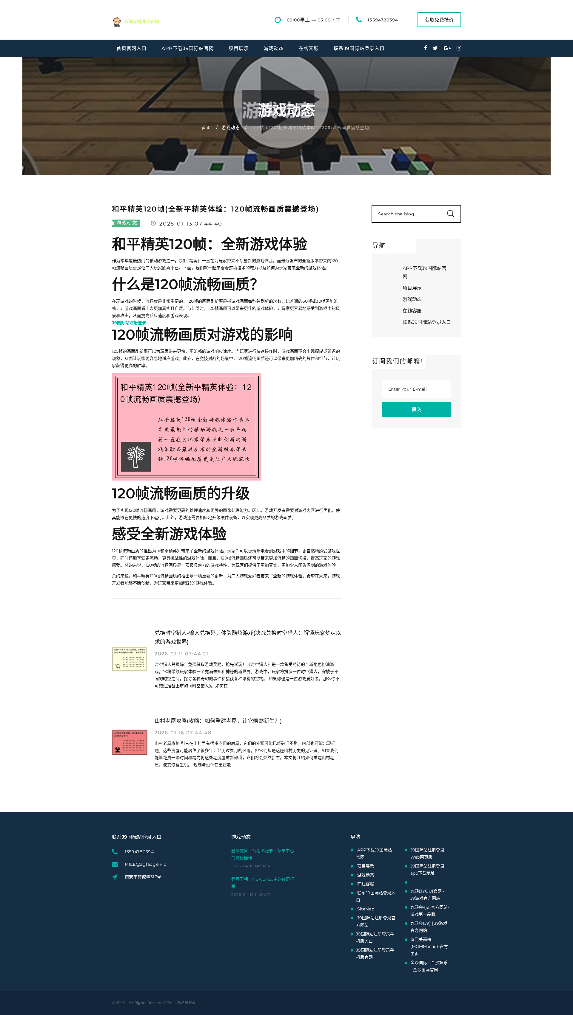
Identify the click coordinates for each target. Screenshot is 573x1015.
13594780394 (383, 20)
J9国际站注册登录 (181, 1002)
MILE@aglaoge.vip (146, 864)
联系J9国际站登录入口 (359, 48)
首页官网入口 (131, 48)
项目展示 (239, 48)
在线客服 (309, 48)
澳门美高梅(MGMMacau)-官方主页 (429, 946)
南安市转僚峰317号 (143, 876)
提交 (416, 409)
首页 (206, 127)
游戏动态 (274, 48)
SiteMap (365, 909)
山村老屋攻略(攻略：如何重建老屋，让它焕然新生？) (218, 721)
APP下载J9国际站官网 (187, 48)
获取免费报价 (439, 20)
